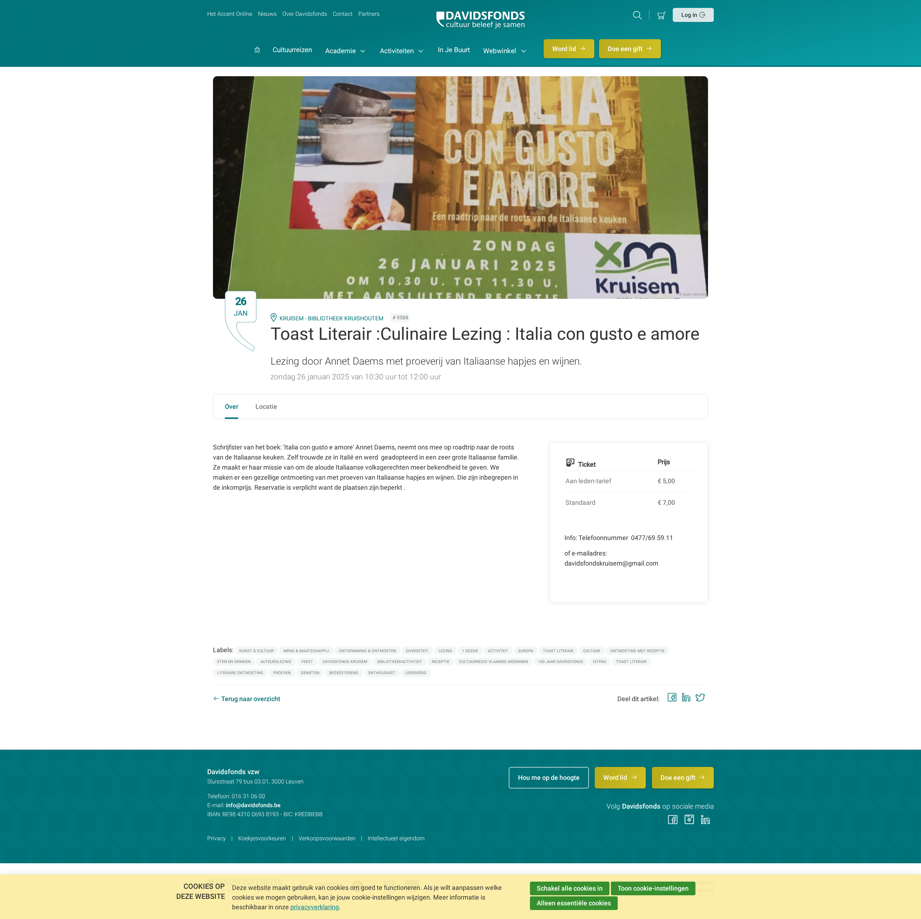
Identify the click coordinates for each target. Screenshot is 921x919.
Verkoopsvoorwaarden (327, 838)
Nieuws (267, 13)
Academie (341, 51)
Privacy (216, 838)
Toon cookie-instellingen (653, 888)
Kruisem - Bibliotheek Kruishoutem (332, 318)
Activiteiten (398, 51)
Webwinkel (500, 51)
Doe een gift (626, 48)
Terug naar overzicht (250, 699)
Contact (343, 13)
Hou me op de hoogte (549, 777)
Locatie (266, 406)
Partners (369, 13)
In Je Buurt (454, 50)
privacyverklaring (314, 907)
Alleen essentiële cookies (574, 903)
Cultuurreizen (292, 50)
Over (231, 406)
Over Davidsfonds (304, 13)
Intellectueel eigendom (396, 838)
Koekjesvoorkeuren (262, 838)
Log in (689, 15)
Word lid (564, 48)
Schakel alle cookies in (570, 888)
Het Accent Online (229, 13)
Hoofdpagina (257, 57)
